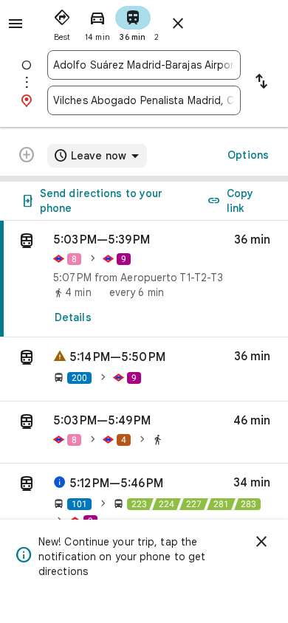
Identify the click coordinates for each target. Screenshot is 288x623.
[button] (144, 369)
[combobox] (144, 65)
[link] (144, 279)
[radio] (62, 22)
